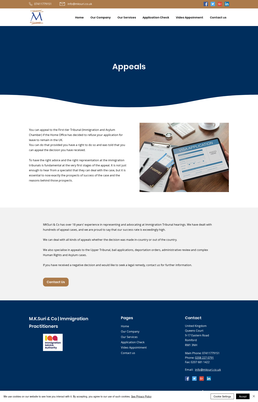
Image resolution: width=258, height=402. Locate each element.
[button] (127, 17)
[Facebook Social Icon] (206, 4)
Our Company (130, 331)
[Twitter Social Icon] (213, 4)
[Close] (254, 396)
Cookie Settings (222, 396)
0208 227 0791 (204, 358)
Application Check (132, 342)
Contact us (128, 353)
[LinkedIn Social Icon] (227, 4)
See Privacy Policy (141, 396)
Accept (243, 396)
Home (125, 326)
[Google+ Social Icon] (220, 4)
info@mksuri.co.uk (208, 370)
